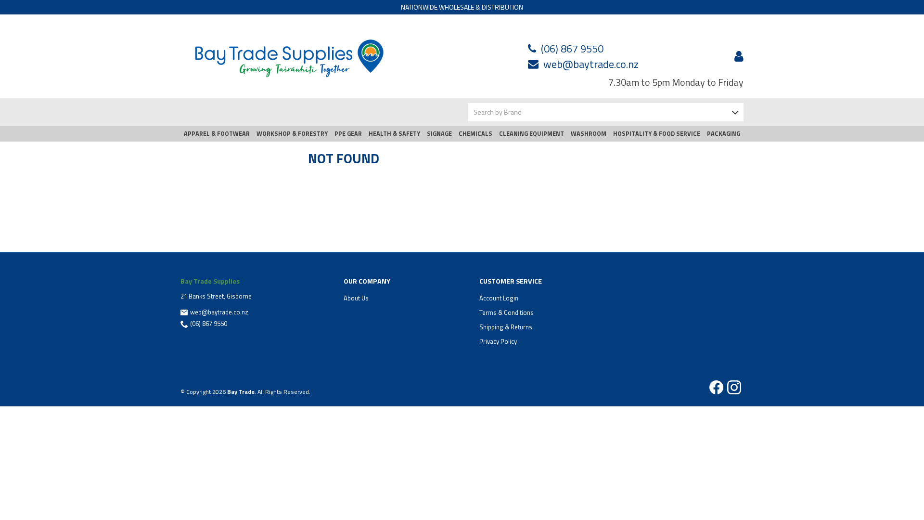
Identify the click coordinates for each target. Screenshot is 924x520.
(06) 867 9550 (572, 48)
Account (737, 56)
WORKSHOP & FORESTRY (292, 133)
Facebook (716, 387)
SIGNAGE (439, 133)
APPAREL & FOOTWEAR (217, 133)
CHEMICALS (475, 133)
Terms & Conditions (506, 312)
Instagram (734, 387)
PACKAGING (723, 133)
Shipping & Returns (505, 327)
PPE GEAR (348, 133)
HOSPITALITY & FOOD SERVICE (656, 133)
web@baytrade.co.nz (591, 64)
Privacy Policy (498, 341)
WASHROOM (588, 133)
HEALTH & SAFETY (394, 133)
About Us (356, 298)
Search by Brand (498, 112)
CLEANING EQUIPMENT (531, 133)
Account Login (498, 298)
